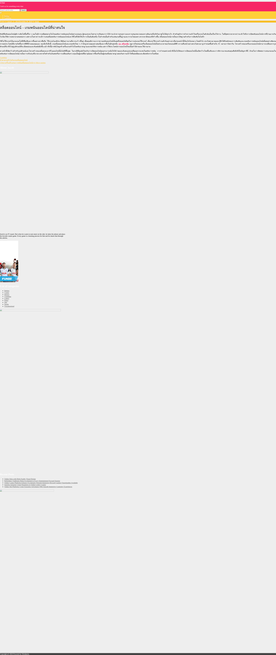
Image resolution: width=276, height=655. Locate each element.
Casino (6, 293)
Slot (5, 302)
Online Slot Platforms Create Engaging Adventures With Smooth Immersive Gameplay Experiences (38, 487)
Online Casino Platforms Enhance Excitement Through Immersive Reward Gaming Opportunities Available (41, 483)
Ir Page (2, 3)
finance (6, 295)
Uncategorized (9, 306)
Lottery (6, 298)
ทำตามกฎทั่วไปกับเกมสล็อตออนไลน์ (13, 60)
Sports (6, 304)
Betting (6, 16)
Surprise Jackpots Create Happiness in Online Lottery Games (25, 485)
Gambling (7, 18)
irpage (37, 21)
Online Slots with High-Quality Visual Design (20, 479)
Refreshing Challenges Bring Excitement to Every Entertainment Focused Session (32, 481)
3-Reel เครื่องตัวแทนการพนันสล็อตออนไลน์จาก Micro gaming (22, 63)
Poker (6, 300)
